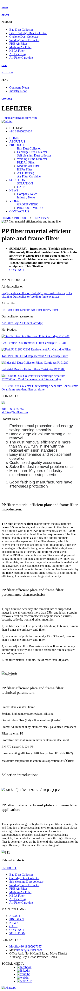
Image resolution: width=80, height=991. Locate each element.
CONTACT (7, 99)
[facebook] (24, 967)
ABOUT (5, 15)
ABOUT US (17, 141)
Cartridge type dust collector (47, 293)
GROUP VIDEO (27, 204)
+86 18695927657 (20, 131)
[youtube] (23, 974)
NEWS (13, 190)
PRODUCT (16, 145)
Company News (19, 87)
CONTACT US (19, 211)
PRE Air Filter (18, 43)
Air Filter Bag (17, 54)
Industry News (18, 91)
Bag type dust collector (16, 293)
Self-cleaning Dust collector (34, 155)
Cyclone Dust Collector (23, 36)
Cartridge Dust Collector (32, 152)
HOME (5, 7)
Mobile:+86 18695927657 (25, 946)
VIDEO (14, 201)
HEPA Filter (16, 50)
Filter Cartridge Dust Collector (28, 33)
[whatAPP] (24, 981)
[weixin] (23, 977)
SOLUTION (7, 72)
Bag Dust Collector (21, 29)
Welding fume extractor (44, 296)
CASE (4, 65)
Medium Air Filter (20, 47)
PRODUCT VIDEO (30, 208)
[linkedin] (23, 970)
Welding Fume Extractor (24, 40)
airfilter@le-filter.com (15, 412)
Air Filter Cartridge (21, 57)
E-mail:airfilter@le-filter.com (19, 117)
